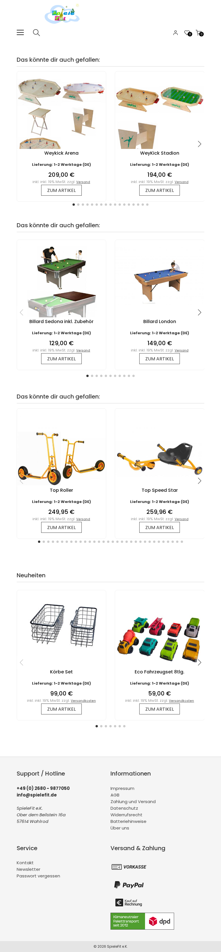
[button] (74, 204)
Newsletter (28, 869)
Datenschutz (124, 808)
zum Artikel (61, 190)
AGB (114, 795)
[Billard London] (159, 303)
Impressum (122, 788)
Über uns (119, 828)
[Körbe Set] (61, 653)
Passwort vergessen (38, 876)
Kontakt (25, 863)
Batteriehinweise (128, 821)
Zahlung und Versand (133, 801)
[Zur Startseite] (63, 26)
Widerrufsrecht (126, 815)
